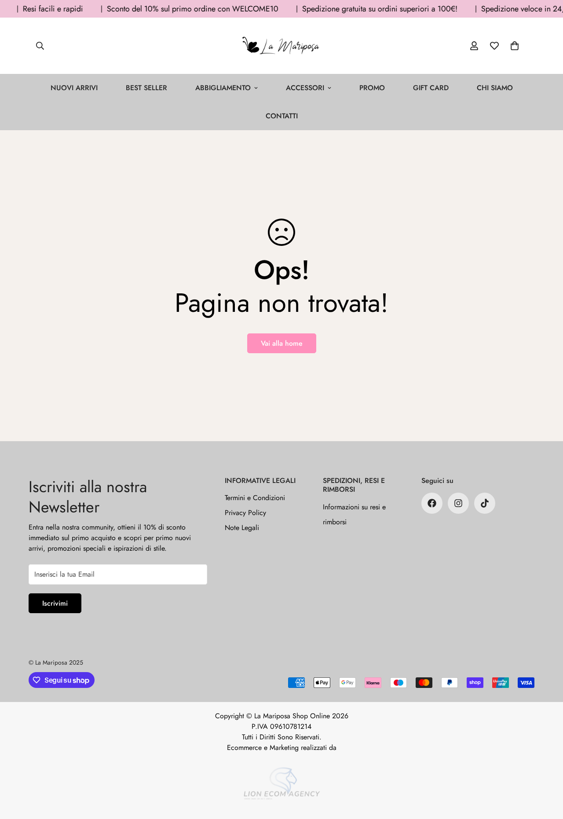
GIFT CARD (431, 88)
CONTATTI (282, 116)
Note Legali (242, 528)
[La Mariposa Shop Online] (281, 46)
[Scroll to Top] (546, 771)
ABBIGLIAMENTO (223, 88)
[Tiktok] (484, 503)
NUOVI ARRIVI (74, 88)
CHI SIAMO (495, 88)
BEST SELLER (146, 88)
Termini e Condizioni (255, 498)
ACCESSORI (305, 88)
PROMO (372, 88)
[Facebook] (431, 503)
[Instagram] (458, 503)
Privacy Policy (245, 513)
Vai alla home (282, 343)
